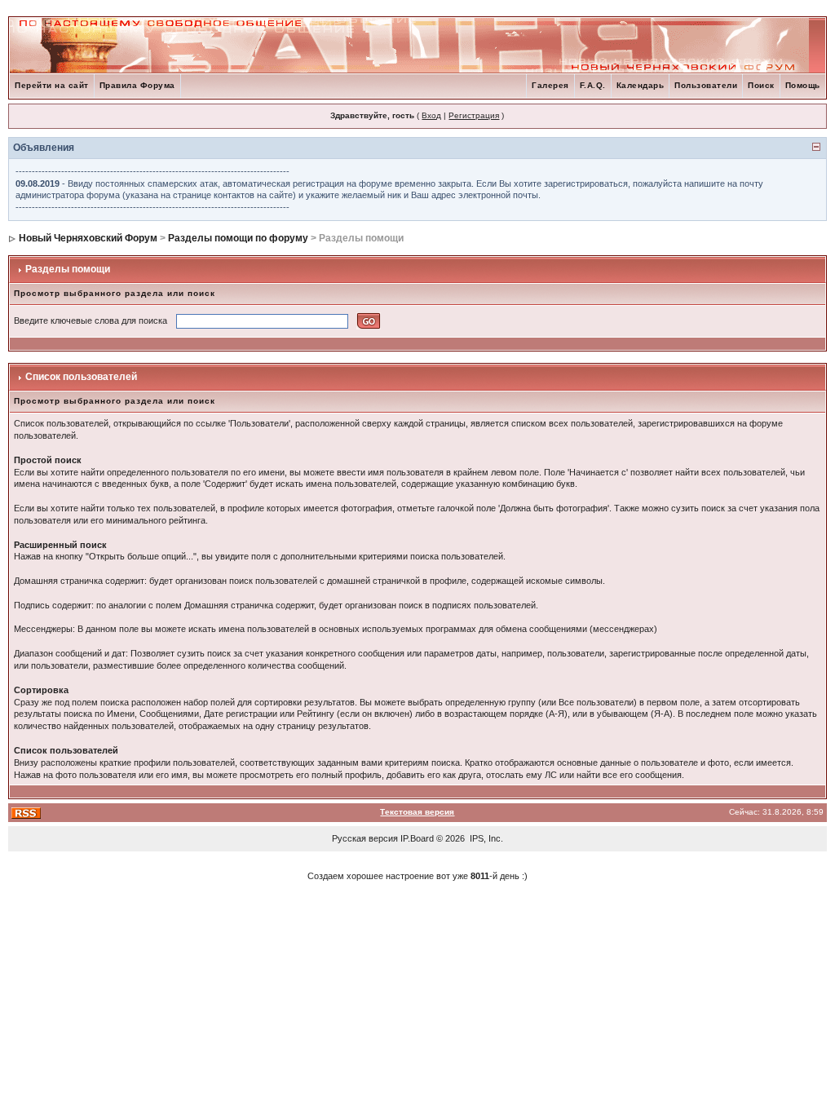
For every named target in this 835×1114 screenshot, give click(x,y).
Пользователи (705, 85)
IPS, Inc (485, 838)
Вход (431, 115)
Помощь (802, 85)
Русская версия (365, 838)
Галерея (550, 85)
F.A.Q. (593, 85)
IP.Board (417, 838)
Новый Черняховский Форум (88, 238)
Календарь (640, 85)
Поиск (761, 85)
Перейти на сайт (52, 85)
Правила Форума (137, 85)
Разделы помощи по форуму (238, 238)
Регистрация (473, 115)
